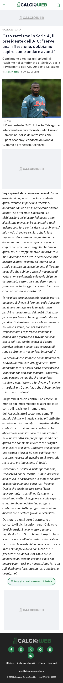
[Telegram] (40, 649)
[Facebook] (11, 649)
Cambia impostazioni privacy (31, 671)
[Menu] (4, 5)
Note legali (52, 663)
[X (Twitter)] (31, 649)
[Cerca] (58, 5)
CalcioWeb (7, 30)
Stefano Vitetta (12, 71)
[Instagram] (21, 649)
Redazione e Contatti (26, 663)
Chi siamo (10, 663)
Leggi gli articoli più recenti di (33, 581)
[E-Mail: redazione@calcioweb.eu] (31, 656)
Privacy (41, 663)
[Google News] (50, 649)
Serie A (18, 30)
